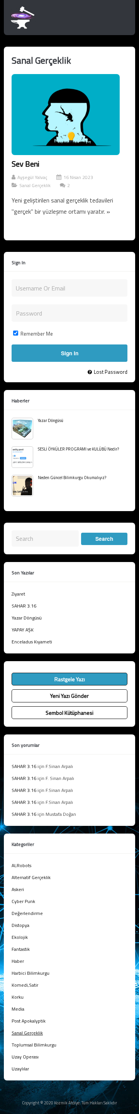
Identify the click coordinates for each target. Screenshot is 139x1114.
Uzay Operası (25, 1056)
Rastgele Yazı (69, 679)
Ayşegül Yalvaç (32, 177)
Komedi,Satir (25, 985)
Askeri (18, 889)
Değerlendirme (27, 913)
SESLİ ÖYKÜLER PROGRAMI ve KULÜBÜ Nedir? (78, 449)
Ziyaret (18, 594)
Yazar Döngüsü (50, 420)
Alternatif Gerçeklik (31, 877)
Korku (18, 997)
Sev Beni (25, 164)
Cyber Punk (23, 901)
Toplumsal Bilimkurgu (34, 1044)
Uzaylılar (20, 1068)
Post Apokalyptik (29, 1021)
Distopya (20, 925)
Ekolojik (20, 937)
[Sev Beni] (66, 152)
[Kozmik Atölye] (23, 27)
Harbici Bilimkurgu (30, 973)
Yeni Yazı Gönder (69, 696)
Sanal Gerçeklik (35, 185)
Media (18, 1009)
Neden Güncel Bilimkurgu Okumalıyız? (72, 477)
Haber (18, 961)
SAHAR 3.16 (24, 605)
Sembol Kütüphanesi (69, 713)
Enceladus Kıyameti (32, 641)
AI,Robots (21, 865)
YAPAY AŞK (23, 629)
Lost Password (110, 372)
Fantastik (21, 949)
